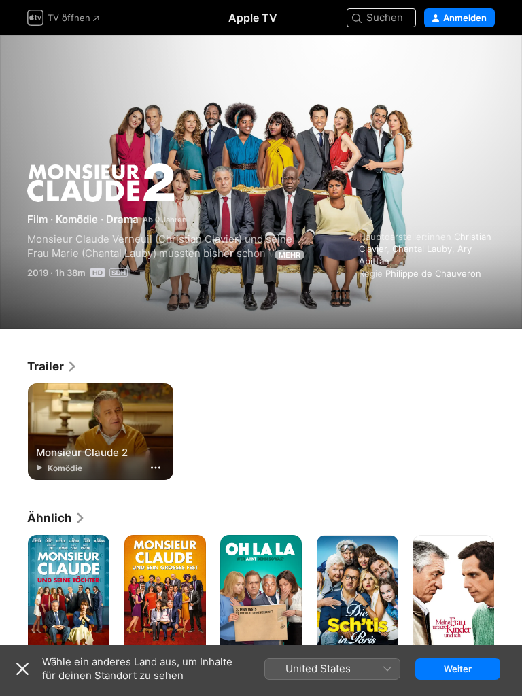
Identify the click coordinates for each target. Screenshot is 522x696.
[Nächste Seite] (508, 596)
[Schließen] (22, 669)
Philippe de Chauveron (433, 273)
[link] (52, 366)
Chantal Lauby (422, 248)
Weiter (458, 668)
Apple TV (252, 17)
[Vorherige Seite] (13, 596)
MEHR (289, 255)
